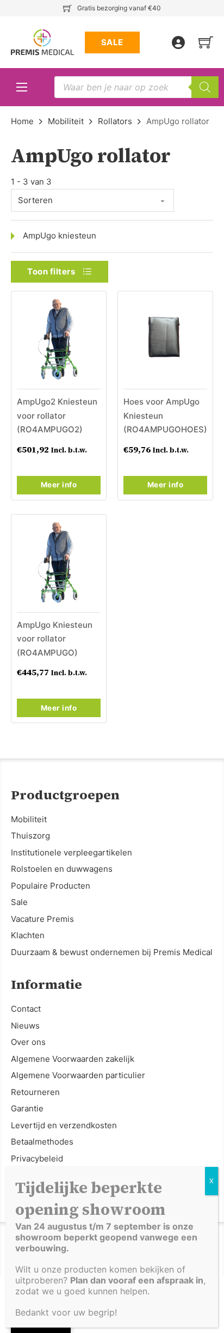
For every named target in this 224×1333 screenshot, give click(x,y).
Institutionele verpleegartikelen (71, 852)
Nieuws (25, 1025)
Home (22, 121)
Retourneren (35, 1092)
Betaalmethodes (42, 1141)
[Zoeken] (205, 87)
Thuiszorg (30, 835)
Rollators (115, 121)
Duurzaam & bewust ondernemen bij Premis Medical (112, 952)
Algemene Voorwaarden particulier (78, 1075)
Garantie (27, 1108)
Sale (19, 902)
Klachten (28, 935)
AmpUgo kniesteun (59, 235)
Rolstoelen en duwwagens (62, 869)
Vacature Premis (42, 919)
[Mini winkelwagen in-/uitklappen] (205, 42)
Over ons (28, 1042)
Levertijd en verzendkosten (64, 1125)
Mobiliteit (66, 121)
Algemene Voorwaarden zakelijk (72, 1059)
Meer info (59, 484)
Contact (26, 1009)
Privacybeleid (37, 1158)
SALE (112, 42)
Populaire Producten (50, 885)
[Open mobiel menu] (21, 87)
